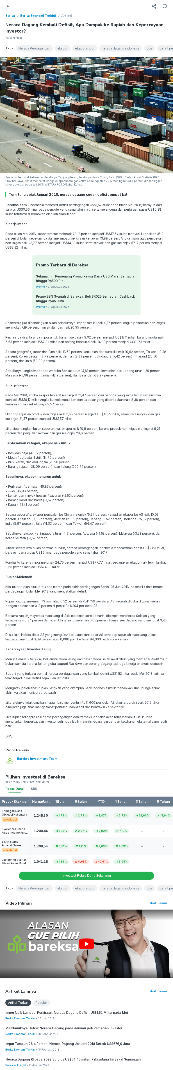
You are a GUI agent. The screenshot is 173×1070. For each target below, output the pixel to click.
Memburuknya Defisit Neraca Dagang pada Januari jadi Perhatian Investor (63, 1028)
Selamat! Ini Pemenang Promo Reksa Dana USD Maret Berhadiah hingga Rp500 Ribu (86, 278)
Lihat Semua (158, 903)
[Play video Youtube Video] (86, 944)
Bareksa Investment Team (37, 759)
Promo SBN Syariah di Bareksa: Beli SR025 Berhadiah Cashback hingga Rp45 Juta (85, 298)
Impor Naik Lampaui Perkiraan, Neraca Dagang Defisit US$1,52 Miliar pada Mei (66, 1012)
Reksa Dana (14, 789)
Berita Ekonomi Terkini (38, 16)
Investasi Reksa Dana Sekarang (86, 875)
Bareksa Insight (15, 1065)
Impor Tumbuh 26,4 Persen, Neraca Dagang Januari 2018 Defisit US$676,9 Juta (67, 1044)
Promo (40, 286)
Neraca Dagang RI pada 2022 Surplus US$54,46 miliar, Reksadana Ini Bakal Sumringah (73, 1059)
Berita (10, 16)
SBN (34, 789)
